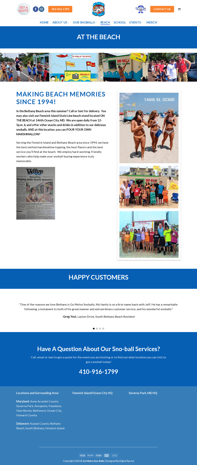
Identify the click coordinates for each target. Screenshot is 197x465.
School (120, 22)
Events (135, 22)
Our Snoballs (84, 22)
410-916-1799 (98, 371)
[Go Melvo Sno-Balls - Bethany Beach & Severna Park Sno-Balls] (98, 9)
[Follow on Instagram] (41, 9)
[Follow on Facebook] (35, 9)
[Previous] (7, 310)
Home (44, 22)
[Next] (189, 310)
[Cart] (179, 9)
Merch (152, 22)
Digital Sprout (126, 461)
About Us (59, 22)
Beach (105, 22)
